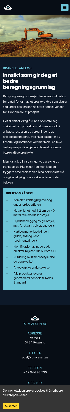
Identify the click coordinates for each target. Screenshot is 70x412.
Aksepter (11, 406)
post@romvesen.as (35, 357)
